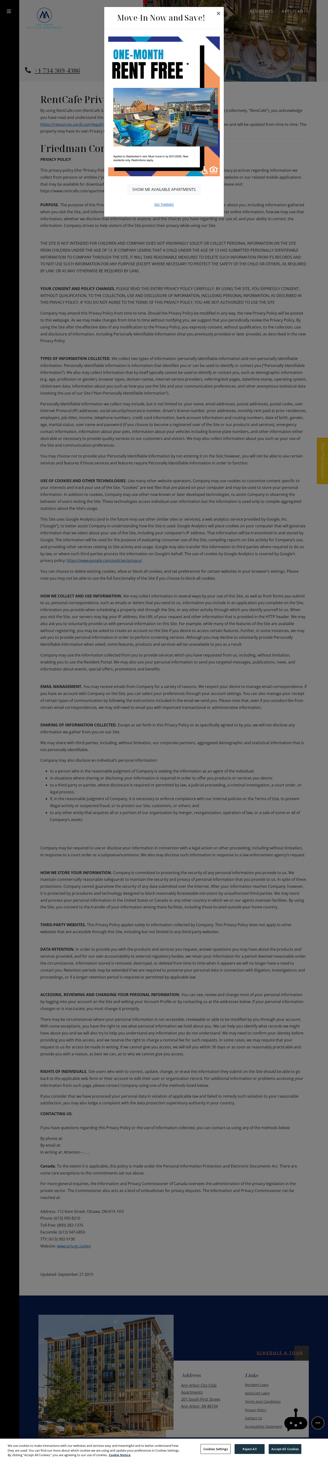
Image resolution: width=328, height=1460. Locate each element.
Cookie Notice (120, 1455)
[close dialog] (218, 14)
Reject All (249, 1449)
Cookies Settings (215, 1449)
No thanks (164, 204)
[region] (164, 1449)
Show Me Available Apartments (164, 189)
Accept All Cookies (285, 1449)
